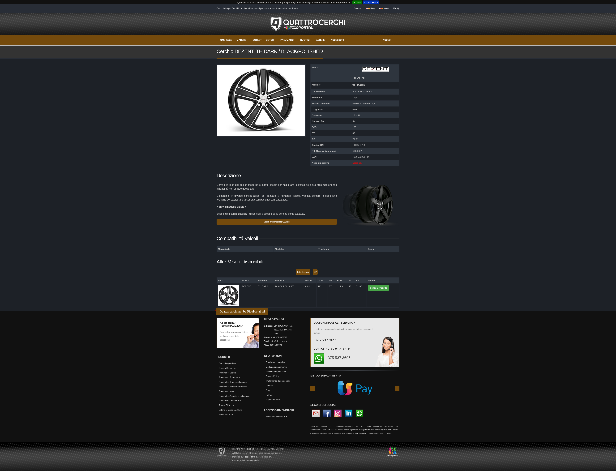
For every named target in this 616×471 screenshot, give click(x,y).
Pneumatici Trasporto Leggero (233, 382)
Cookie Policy (371, 2)
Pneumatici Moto (226, 391)
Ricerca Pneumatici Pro (230, 400)
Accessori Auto (226, 414)
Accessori (337, 40)
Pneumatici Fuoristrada (229, 377)
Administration (252, 460)
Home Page (225, 40)
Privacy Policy (272, 376)
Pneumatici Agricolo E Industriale (234, 396)
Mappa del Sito (273, 399)
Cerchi (270, 40)
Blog (372, 8)
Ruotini (305, 40)
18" (315, 272)
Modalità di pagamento (276, 367)
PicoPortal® (249, 457)
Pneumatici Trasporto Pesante (233, 386)
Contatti (357, 8)
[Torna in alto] (610, 468)
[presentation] (312, 388)
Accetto (357, 2)
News (386, 8)
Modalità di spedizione (276, 371)
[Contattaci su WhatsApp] (608, 346)
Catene (320, 40)
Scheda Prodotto (378, 288)
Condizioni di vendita (275, 362)
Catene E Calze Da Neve (230, 410)
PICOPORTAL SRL (255, 449)
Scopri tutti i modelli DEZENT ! (277, 222)
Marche (241, 40)
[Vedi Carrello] (397, 38)
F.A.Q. (396, 8)
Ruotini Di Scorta (226, 405)
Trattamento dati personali (278, 381)
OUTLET (257, 40)
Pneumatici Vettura (227, 373)
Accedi (387, 40)
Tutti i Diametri (303, 272)
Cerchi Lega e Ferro (228, 363)
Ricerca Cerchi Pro (227, 368)
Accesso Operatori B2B (277, 416)
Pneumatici (287, 40)
